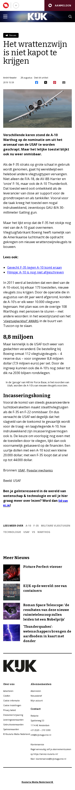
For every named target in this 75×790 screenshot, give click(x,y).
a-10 (28, 525)
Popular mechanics (40, 470)
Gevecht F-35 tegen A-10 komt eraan (34, 267)
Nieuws (12, 35)
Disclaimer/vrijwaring (13, 715)
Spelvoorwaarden (11, 729)
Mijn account (37, 700)
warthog (43, 532)
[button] (59, 5)
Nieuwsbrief (36, 695)
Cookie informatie (11, 700)
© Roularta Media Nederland (16, 734)
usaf (26, 532)
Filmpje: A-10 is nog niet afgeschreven (35, 272)
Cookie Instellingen (12, 705)
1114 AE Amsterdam (40, 725)
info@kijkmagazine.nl (41, 735)
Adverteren (8, 691)
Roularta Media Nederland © (38, 782)
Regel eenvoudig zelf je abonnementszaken (51, 749)
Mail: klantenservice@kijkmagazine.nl (48, 758)
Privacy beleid (9, 710)
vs (33, 532)
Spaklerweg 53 (37, 720)
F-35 (36, 525)
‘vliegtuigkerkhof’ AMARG (21, 321)
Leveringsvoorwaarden (13, 719)
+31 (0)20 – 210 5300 (41, 730)
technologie (12, 532)
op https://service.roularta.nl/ (44, 754)
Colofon (6, 695)
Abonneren (36, 691)
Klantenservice (37, 744)
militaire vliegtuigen (55, 525)
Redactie (34, 715)
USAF (21, 470)
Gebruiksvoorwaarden (13, 724)
